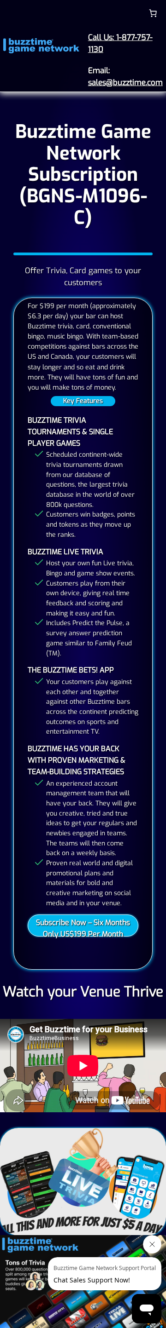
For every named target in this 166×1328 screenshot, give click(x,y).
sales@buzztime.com (125, 82)
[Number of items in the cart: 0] (153, 13)
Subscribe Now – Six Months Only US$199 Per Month (83, 927)
